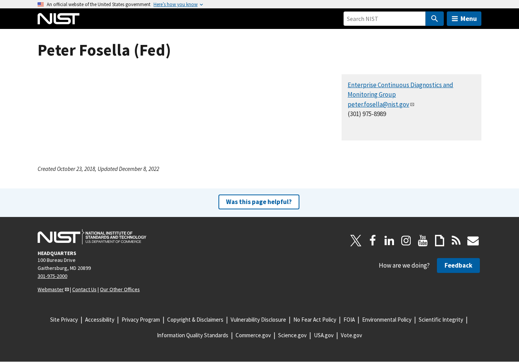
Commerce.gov (253, 335)
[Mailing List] (473, 240)
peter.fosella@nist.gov (378, 104)
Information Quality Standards (192, 335)
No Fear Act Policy (314, 319)
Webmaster (51, 289)
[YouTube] (423, 240)
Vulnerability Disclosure (258, 319)
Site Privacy (64, 319)
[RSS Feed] (456, 240)
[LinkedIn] (389, 240)
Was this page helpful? (259, 202)
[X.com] (356, 240)
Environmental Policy (386, 319)
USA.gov (324, 335)
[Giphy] (439, 240)
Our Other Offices (120, 289)
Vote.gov (351, 335)
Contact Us (84, 289)
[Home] (58, 18)
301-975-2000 (52, 276)
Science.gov (292, 335)
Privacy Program (141, 319)
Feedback (458, 265)
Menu (468, 18)
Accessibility (99, 319)
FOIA (349, 319)
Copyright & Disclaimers (195, 319)
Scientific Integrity (441, 319)
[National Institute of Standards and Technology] (92, 236)
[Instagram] (406, 240)
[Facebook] (372, 240)
